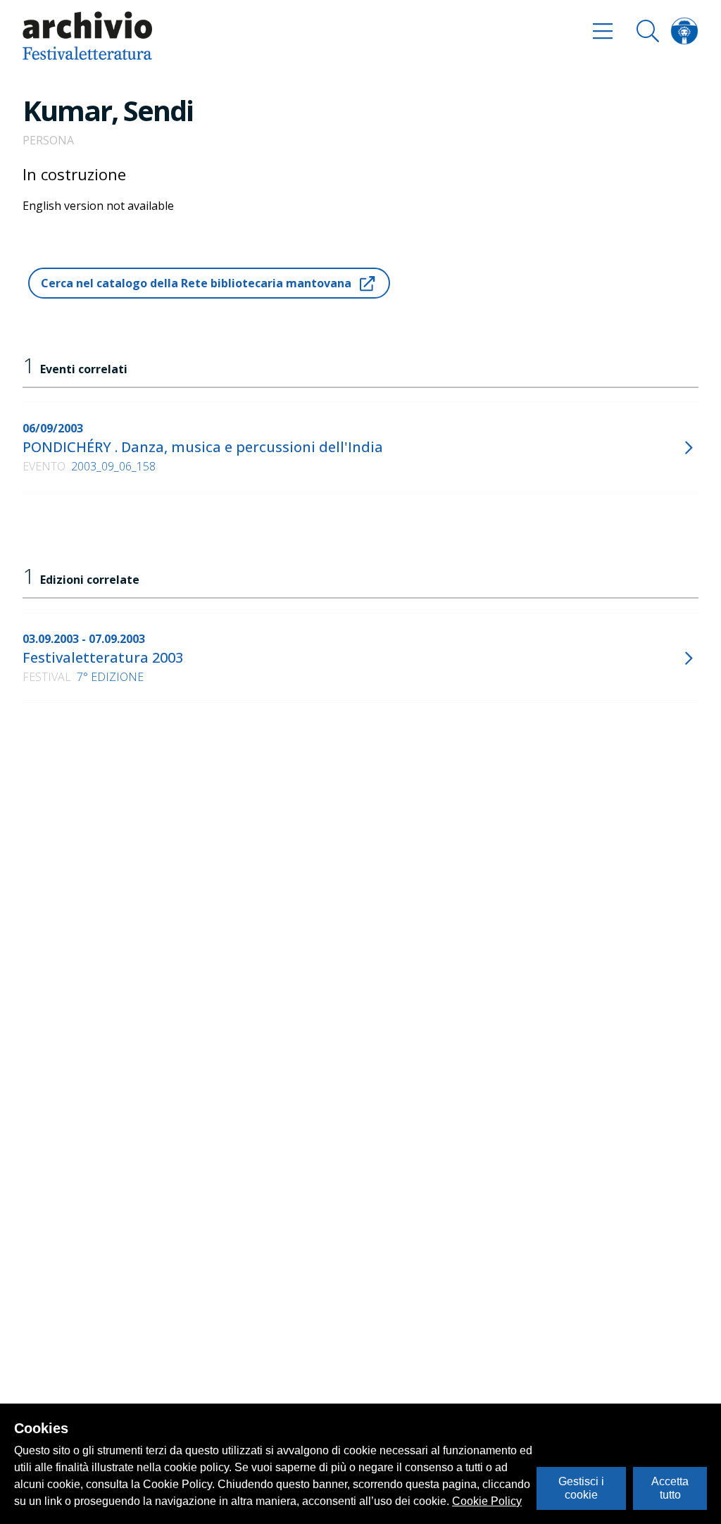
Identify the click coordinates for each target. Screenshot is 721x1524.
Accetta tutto (670, 1487)
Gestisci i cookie (581, 1487)
